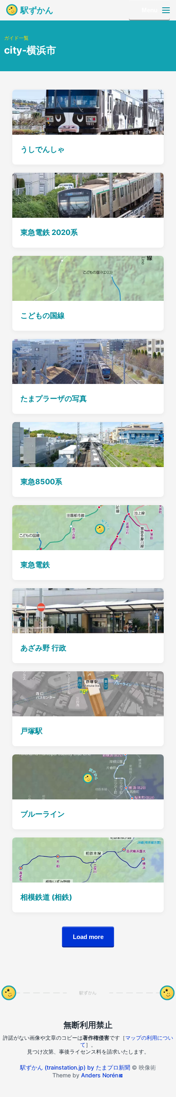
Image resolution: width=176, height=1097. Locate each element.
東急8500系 (41, 481)
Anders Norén (99, 1075)
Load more (88, 936)
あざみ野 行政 (43, 647)
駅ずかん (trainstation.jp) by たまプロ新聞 (75, 1067)
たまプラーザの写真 (53, 398)
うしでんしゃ (42, 149)
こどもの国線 (42, 315)
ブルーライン (42, 814)
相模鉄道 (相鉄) (46, 897)
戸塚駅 (31, 731)
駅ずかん (36, 10)
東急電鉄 (35, 564)
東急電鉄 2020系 (49, 232)
